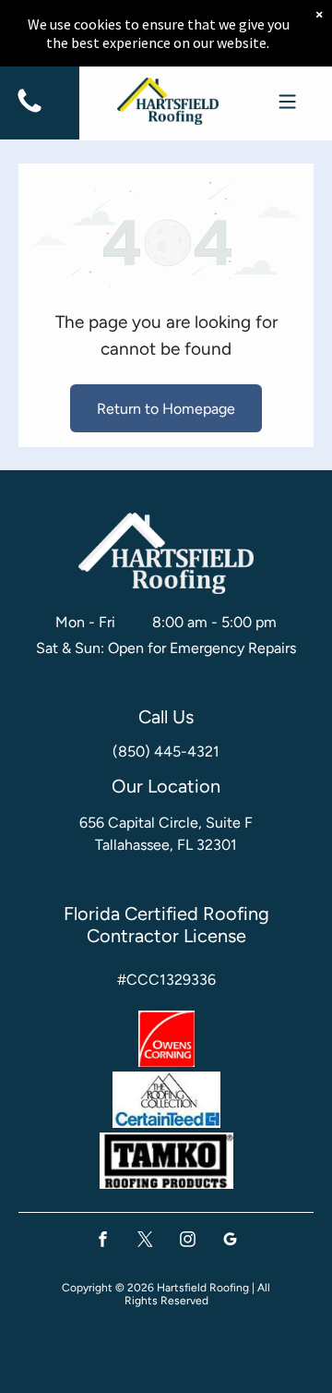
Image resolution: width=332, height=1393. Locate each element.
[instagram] (187, 1241)
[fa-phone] (29, 111)
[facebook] (102, 1241)
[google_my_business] (230, 1241)
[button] (287, 101)
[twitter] (145, 1241)
